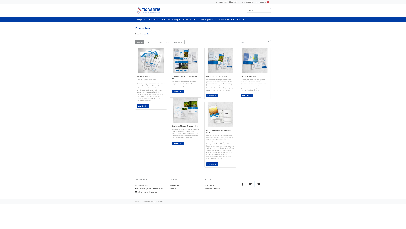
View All (140, 42)
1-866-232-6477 (143, 185)
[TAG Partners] (148, 10)
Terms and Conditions (212, 189)
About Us (173, 189)
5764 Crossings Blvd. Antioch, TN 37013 (151, 189)
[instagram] (250, 184)
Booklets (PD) (178, 42)
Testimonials (174, 185)
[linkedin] (258, 184)
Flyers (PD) (150, 42)
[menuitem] (141, 19)
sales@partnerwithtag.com (147, 192)
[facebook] (243, 184)
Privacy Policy (209, 185)
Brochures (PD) (164, 42)
